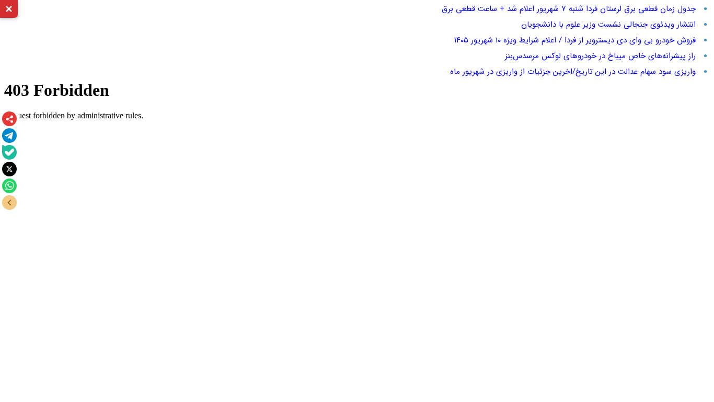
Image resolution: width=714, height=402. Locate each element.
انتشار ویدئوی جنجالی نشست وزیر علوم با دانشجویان (608, 24)
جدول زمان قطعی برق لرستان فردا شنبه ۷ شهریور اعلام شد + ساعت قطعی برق (569, 9)
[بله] (9, 152)
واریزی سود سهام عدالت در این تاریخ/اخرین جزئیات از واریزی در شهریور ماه (573, 71)
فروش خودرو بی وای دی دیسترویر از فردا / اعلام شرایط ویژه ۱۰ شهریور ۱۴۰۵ (575, 40)
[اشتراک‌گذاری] (9, 118)
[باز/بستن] (9, 202)
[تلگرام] (9, 135)
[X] (9, 169)
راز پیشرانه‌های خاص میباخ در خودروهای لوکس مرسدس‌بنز (600, 56)
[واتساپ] (9, 185)
